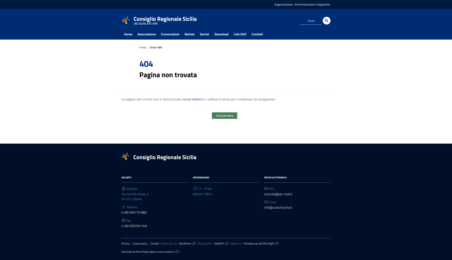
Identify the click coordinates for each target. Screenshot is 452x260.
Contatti (257, 34)
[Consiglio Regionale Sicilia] (125, 20)
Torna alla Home (224, 115)
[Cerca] (327, 21)
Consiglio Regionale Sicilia (165, 19)
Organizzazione (283, 4)
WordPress (185, 243)
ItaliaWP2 (219, 243)
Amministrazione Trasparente (312, 4)
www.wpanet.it (166, 251)
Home (128, 34)
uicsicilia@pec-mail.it (278, 194)
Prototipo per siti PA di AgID (259, 243)
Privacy (125, 243)
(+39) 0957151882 (134, 212)
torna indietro (193, 99)
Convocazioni (170, 34)
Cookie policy (140, 243)
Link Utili (240, 34)
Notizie (190, 34)
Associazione (147, 34)
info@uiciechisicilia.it (278, 207)
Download (221, 34)
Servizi (204, 34)
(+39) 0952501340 (134, 225)
